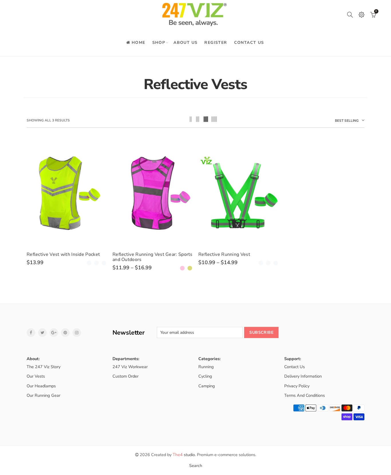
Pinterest (65, 332)
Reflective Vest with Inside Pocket (63, 254)
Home (138, 42)
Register (215, 42)
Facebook (31, 332)
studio (184, 455)
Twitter (42, 332)
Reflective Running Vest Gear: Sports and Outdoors (152, 257)
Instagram (76, 332)
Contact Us (249, 42)
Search (195, 465)
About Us (185, 42)
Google (54, 332)
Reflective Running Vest (224, 254)
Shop (158, 42)
